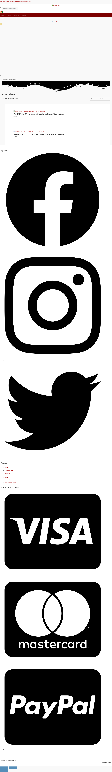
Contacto (16, 15)
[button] (9, 15)
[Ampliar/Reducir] (2, 767)
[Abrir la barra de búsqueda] (1, 76)
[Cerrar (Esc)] (15, 767)
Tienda (9, 15)
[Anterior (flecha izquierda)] (2, 770)
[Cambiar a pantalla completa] (6, 767)
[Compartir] (11, 767)
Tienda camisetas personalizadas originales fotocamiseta (15, 1)
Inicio (2, 15)
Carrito (24, 15)
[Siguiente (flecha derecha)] (6, 770)
